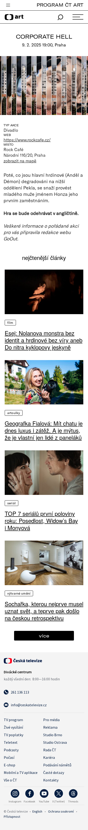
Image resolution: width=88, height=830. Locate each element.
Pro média (51, 719)
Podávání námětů (57, 765)
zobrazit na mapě (20, 160)
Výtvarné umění (19, 593)
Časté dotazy (53, 772)
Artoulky (13, 413)
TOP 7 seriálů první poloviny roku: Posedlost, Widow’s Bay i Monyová (41, 520)
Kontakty (50, 780)
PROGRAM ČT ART (60, 5)
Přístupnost (12, 816)
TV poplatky (13, 734)
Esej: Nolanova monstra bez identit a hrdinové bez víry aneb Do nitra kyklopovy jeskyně (43, 340)
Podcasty (11, 750)
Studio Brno (52, 734)
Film (10, 322)
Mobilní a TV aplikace (21, 772)
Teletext (11, 742)
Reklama (50, 727)
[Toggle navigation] (8, 5)
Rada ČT (49, 750)
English (37, 811)
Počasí (9, 757)
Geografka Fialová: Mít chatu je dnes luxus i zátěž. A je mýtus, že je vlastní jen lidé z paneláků (44, 430)
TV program (13, 719)
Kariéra (49, 757)
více (44, 636)
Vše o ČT (10, 780)
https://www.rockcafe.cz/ (27, 139)
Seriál (11, 503)
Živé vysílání (13, 727)
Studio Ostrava (55, 742)
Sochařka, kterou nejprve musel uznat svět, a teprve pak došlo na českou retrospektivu (44, 610)
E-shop (9, 765)
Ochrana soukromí (61, 811)
